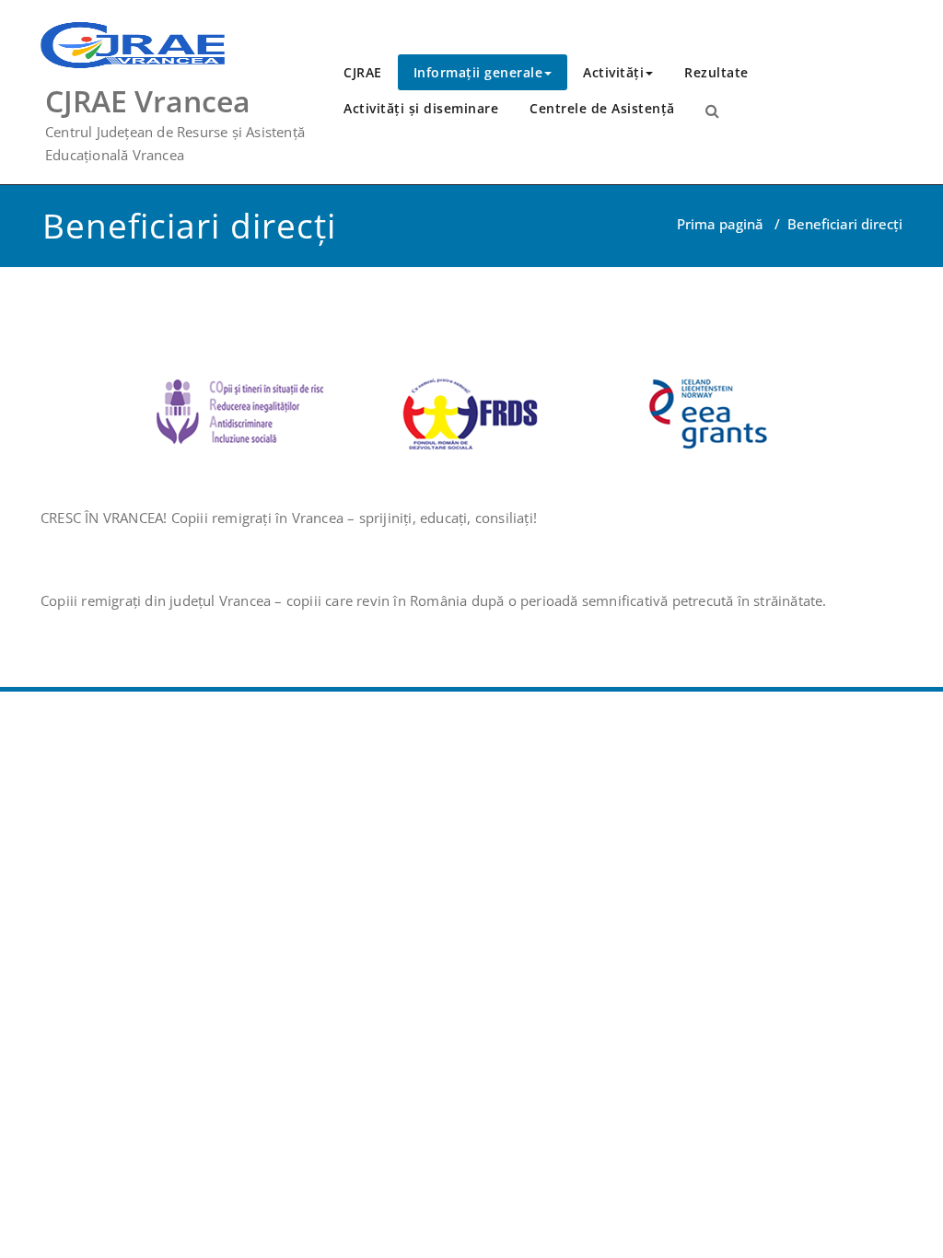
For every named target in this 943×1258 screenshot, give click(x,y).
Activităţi (613, 72)
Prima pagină (720, 224)
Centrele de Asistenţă (602, 108)
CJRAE (362, 72)
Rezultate (716, 72)
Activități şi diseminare (420, 108)
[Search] (712, 110)
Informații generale (478, 72)
